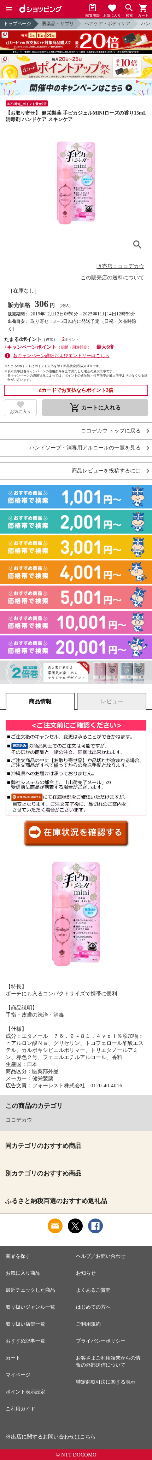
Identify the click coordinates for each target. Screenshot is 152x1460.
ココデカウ (19, 1120)
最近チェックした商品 (30, 1290)
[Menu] (9, 9)
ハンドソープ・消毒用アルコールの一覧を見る (85, 447)
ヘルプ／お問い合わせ (100, 1256)
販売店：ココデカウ (120, 266)
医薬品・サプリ (58, 23)
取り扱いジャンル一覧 (30, 1307)
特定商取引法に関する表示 (105, 1382)
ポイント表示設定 (25, 1392)
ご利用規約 (88, 1324)
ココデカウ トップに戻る (111, 431)
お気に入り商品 (23, 1273)
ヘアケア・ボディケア (107, 23)
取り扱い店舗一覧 (25, 1324)
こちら (88, 1436)
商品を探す (18, 1256)
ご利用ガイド (20, 1409)
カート (13, 1358)
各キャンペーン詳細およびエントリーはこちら (61, 355)
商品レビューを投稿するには (106, 470)
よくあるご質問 (93, 1290)
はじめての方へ (93, 1307)
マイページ (18, 1375)
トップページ (17, 23)
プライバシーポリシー (100, 1341)
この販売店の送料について (112, 277)
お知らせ (86, 1273)
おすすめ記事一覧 (25, 1341)
